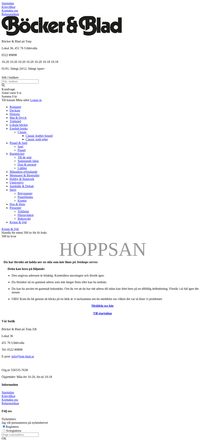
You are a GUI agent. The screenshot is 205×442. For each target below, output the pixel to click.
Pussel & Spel (18, 143)
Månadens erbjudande (23, 171)
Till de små (24, 157)
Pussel (22, 150)
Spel (20, 146)
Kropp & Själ (18, 222)
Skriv (13, 189)
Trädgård (15, 121)
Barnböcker (17, 153)
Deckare (15, 110)
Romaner (15, 107)
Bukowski (24, 218)
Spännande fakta (28, 161)
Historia (15, 114)
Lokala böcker (19, 125)
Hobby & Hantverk (22, 179)
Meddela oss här (102, 305)
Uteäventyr (17, 182)
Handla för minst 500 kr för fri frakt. (24, 234)
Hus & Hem (17, 204)
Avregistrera (13, 430)
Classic (22, 132)
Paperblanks (25, 197)
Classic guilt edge (37, 139)
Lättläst (22, 168)
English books (19, 128)
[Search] (3, 85)
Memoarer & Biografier (24, 175)
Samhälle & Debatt (22, 186)
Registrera (12, 426)
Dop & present (27, 164)
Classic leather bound (39, 135)
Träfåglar (23, 211)
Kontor (22, 200)
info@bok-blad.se (22, 356)
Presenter (15, 207)
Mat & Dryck (18, 117)
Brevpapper (25, 193)
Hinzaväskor (26, 215)
